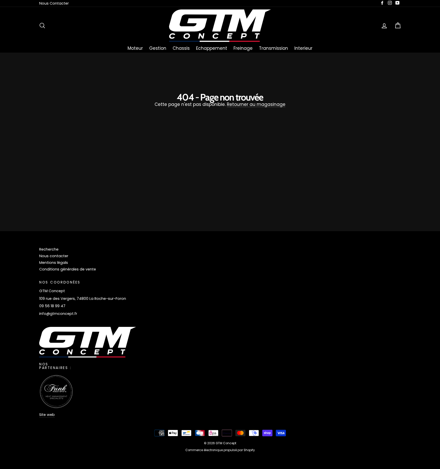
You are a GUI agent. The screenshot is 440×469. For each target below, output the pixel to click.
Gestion (157, 48)
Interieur (303, 48)
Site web (47, 414)
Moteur (135, 48)
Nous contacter (53, 255)
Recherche (49, 249)
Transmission (273, 48)
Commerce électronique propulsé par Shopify (220, 450)
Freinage (243, 48)
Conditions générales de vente (67, 269)
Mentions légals (53, 262)
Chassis (181, 48)
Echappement (211, 48)
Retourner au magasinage (256, 104)
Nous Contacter (54, 3)
